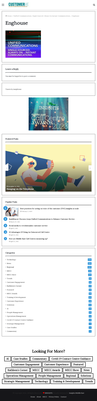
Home (9, 16)
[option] (48, 168)
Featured (10, 290)
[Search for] (94, 5)
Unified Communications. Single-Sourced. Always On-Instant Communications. (42, 16)
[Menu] (3, 5)
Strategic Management (15, 324)
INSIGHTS (48, 393)
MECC (9, 271)
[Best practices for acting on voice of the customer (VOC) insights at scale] (11, 212)
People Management (15, 312)
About (39, 397)
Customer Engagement (16, 282)
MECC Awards (12, 293)
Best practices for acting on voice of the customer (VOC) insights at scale (49, 209)
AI (7, 309)
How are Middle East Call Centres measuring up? (28, 239)
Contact (64, 397)
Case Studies (12, 327)
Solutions (10, 305)
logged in (18, 76)
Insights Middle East (76, 393)
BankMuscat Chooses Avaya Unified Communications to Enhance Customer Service (42, 219)
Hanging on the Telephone (20, 189)
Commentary (12, 331)
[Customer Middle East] (19, 5)
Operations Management (16, 316)
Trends (9, 278)
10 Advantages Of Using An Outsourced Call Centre (29, 232)
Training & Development (16, 297)
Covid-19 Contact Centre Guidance (20, 320)
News (9, 263)
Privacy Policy (54, 397)
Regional (10, 267)
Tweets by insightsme (13, 89)
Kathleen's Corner (14, 286)
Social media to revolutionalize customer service (28, 226)
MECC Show (11, 275)
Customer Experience (15, 301)
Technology (11, 260)
